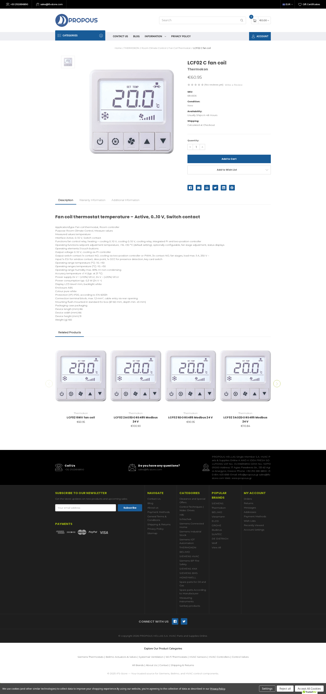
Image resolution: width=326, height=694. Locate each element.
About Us (151, 665)
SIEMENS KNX (188, 568)
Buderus (217, 529)
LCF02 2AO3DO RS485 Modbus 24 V (136, 419)
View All (216, 547)
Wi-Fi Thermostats (176, 656)
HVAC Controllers (219, 656)
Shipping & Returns (158, 524)
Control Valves (240, 656)
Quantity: (193, 140)
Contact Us (120, 36)
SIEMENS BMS (188, 573)
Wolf (214, 543)
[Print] (207, 188)
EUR (288, 4)
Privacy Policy (181, 36)
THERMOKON (187, 547)
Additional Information (125, 200)
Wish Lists (250, 520)
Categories (70, 35)
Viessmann (218, 516)
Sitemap (152, 533)
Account (262, 36)
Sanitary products (189, 605)
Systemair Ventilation (151, 656)
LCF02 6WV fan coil (81, 417)
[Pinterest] (232, 188)
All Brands (138, 665)
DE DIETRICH (220, 538)
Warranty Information (92, 200)
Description (65, 200)
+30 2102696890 (19, 4)
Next (276, 383)
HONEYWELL (187, 577)
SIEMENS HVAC (189, 556)
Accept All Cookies (309, 688)
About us (152, 507)
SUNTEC (217, 534)
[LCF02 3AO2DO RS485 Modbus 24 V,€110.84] (245, 376)
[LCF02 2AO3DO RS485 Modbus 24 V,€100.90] (135, 376)
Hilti (181, 514)
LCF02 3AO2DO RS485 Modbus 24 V (245, 419)
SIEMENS (217, 503)
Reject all (285, 688)
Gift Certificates (311, 4)
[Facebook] (190, 188)
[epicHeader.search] (242, 20)
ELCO (215, 521)
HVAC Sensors (198, 656)
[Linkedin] (224, 188)
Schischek (185, 519)
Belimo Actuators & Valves (121, 656)
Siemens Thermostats (90, 656)
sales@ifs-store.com (51, 4)
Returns (248, 503)
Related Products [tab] (69, 332)
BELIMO (184, 551)
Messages (250, 507)
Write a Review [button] (233, 84)
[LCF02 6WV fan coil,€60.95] (80, 376)
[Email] (199, 188)
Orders (248, 498)
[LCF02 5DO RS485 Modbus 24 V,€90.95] (190, 376)
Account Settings (254, 529)
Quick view (101, 345)
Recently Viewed (254, 525)
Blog (136, 36)
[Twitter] (215, 188)
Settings (267, 688)
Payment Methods (158, 512)
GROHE (216, 525)
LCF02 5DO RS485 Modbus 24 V (190, 417)
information (154, 36)
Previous (49, 383)
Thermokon (219, 507)
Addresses (250, 512)
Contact (164, 665)
